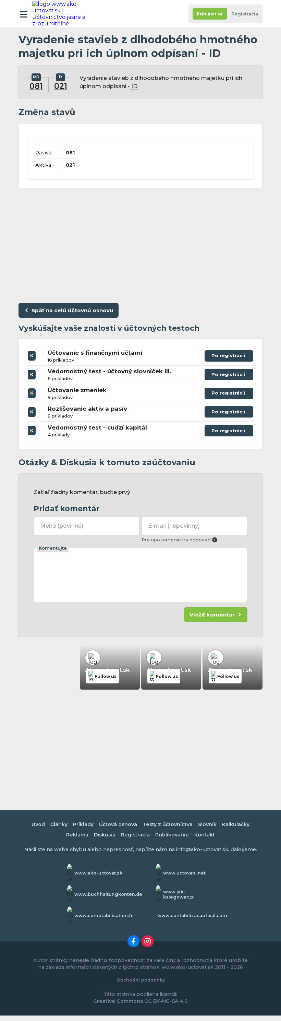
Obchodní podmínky (141, 980)
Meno (61, 526)
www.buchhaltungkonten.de (108, 894)
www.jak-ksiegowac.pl (179, 894)
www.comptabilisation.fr (103, 915)
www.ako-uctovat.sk (98, 873)
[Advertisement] (140, 244)
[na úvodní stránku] (62, 13)
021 (60, 86)
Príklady (83, 824)
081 (36, 86)
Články (59, 824)
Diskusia (104, 835)
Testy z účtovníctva (168, 824)
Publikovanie (172, 835)
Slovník (207, 824)
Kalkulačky (235, 824)
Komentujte (53, 548)
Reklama (77, 835)
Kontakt (204, 835)
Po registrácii (229, 357)
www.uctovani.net (184, 873)
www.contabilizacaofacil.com (192, 915)
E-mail (173, 526)
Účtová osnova (118, 824)
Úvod (38, 824)
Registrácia (244, 13)
